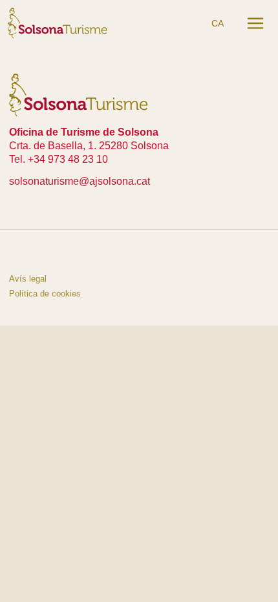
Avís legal (28, 279)
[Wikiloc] (79, 254)
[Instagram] (19, 254)
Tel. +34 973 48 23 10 (58, 159)
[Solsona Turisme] (57, 22)
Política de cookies (45, 293)
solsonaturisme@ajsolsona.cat (79, 181)
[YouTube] (49, 254)
